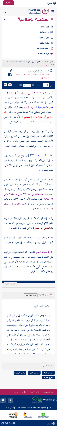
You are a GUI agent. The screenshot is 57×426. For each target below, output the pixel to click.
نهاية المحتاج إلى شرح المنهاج (36, 61)
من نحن (15, 392)
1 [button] (47, 85)
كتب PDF (45, 27)
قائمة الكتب (44, 43)
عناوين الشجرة (20, 373)
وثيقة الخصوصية (48, 392)
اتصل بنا (24, 392)
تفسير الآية (48, 373)
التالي (7, 284)
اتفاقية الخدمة (35, 392)
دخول (7, 3)
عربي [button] (49, 3)
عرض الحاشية (44, 294)
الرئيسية (49, 61)
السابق (13, 284)
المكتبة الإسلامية (34, 19)
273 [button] (28, 85)
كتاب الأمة (44, 32)
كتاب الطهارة (21, 61)
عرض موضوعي (43, 48)
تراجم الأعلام (43, 54)
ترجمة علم (34, 373)
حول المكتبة (44, 38)
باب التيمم (12, 61)
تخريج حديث (48, 377)
